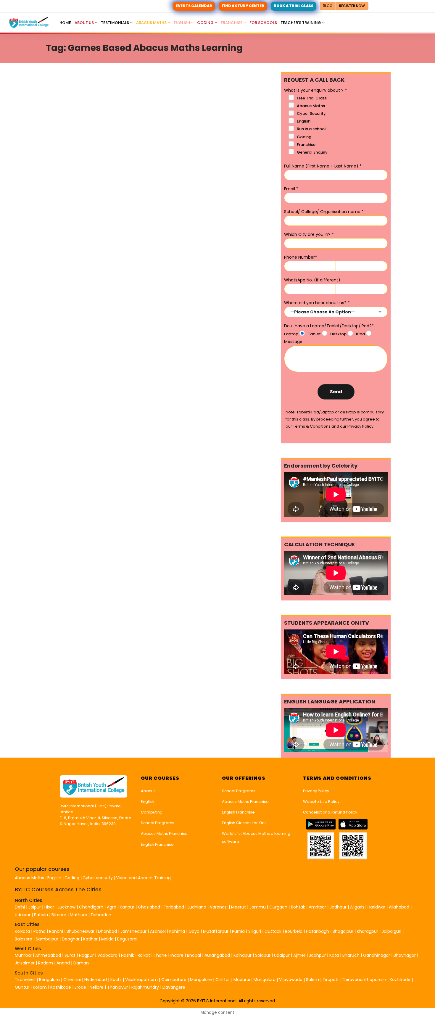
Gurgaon (278, 907)
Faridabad (174, 907)
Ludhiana (197, 907)
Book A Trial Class (293, 5)
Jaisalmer (25, 963)
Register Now (352, 5)
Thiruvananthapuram (364, 979)
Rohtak (298, 907)
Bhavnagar (405, 955)
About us (85, 22)
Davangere (173, 987)
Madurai (241, 979)
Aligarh (357, 907)
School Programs (157, 823)
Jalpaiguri (391, 931)
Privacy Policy (316, 791)
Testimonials (115, 22)
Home (65, 22)
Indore (176, 955)
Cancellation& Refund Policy (330, 812)
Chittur (222, 979)
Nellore (97, 987)
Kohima (177, 931)
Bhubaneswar (80, 931)
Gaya (193, 931)
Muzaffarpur (215, 931)
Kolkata (22, 931)
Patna (39, 931)
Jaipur (34, 907)
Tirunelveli (25, 979)
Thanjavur (117, 987)
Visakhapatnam (141, 979)
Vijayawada (290, 979)
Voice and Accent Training (143, 878)
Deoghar (71, 939)
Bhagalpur (343, 931)
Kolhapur (242, 955)
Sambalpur (47, 939)
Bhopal (194, 955)
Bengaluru (49, 979)
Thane (160, 955)
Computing (151, 812)
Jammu (257, 907)
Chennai (72, 979)
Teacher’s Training (301, 22)
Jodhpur (338, 907)
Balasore (23, 939)
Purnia (238, 931)
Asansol (158, 931)
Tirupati (331, 979)
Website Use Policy (321, 801)
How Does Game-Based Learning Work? (138, 212)
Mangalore (201, 979)
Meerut (238, 907)
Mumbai (23, 955)
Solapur (262, 955)
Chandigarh (91, 907)
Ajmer (299, 955)
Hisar (49, 907)
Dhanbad (107, 931)
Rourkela (293, 931)
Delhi (20, 907)
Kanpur (127, 907)
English (182, 22)
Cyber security (98, 878)
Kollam (40, 987)
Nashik (127, 955)
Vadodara (107, 955)
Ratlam (46, 963)
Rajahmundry (145, 987)
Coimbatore (173, 979)
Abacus (148, 791)
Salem (312, 979)
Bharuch (351, 955)
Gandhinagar (376, 955)
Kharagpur (367, 931)
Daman (81, 963)
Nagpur (86, 955)
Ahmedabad (48, 955)
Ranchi (56, 931)
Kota (334, 955)
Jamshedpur (133, 931)
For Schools (263, 22)
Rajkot (144, 955)
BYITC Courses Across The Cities (58, 889)
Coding (206, 22)
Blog (328, 5)
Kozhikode (401, 979)
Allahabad (399, 907)
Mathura (78, 915)
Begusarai (127, 939)
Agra (111, 907)
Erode (80, 987)
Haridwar (376, 907)
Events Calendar (194, 5)
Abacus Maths (151, 22)
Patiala (41, 915)
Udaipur (22, 915)
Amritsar (317, 907)
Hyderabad (95, 979)
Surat (70, 955)
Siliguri (254, 931)
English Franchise (157, 844)
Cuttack (273, 931)
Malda (107, 939)
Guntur (22, 987)
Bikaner (58, 915)
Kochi (116, 979)
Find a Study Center (243, 5)
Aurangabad (217, 955)
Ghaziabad (149, 907)
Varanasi (219, 907)
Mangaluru (265, 979)
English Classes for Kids (244, 823)
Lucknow (66, 907)
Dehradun (101, 915)
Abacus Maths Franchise (164, 833)
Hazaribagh (317, 931)
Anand (64, 963)
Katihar (90, 939)
